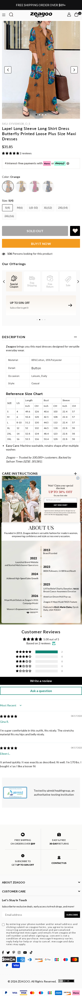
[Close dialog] (77, 478)
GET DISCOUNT (60, 505)
